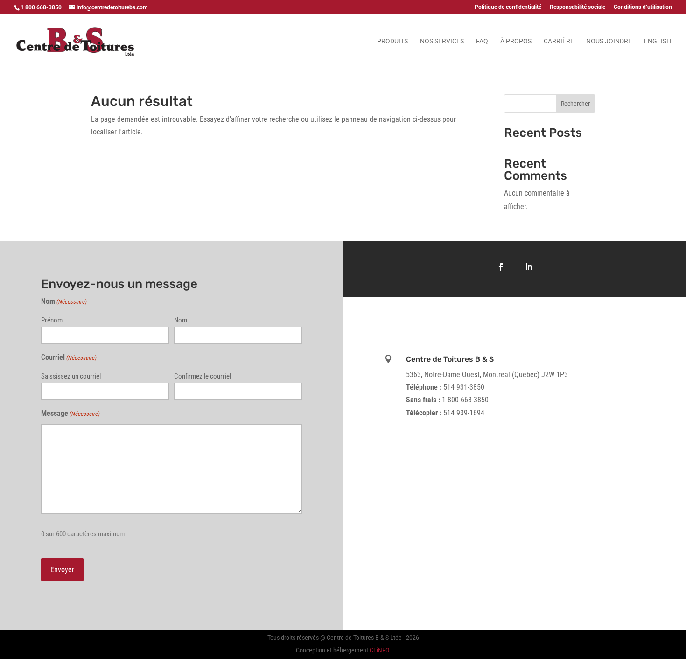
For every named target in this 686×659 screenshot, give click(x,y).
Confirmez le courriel (202, 376)
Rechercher (575, 103)
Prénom (52, 320)
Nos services (442, 41)
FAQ (482, 41)
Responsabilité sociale (577, 7)
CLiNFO (379, 650)
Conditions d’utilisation (643, 7)
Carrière (559, 41)
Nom (180, 320)
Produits (392, 41)
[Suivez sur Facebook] (501, 266)
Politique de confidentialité (508, 7)
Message (70, 413)
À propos (516, 41)
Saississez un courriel (71, 376)
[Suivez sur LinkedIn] (529, 266)
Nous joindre (609, 41)
